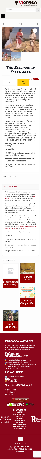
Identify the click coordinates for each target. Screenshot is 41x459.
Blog (30, 449)
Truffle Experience (11, 325)
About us (23, 449)
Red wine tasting (27, 278)
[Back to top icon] (20, 439)
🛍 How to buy (11, 379)
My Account (20, 451)
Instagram (11, 392)
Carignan (14, 228)
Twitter (10, 394)
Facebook (11, 390)
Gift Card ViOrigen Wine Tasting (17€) (27, 303)
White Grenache (21, 226)
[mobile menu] (3, 16)
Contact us (12, 449)
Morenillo (23, 228)
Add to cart (23, 83)
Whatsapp (25, 447)
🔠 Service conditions (14, 377)
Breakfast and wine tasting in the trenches (10, 284)
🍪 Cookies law (11, 381)
